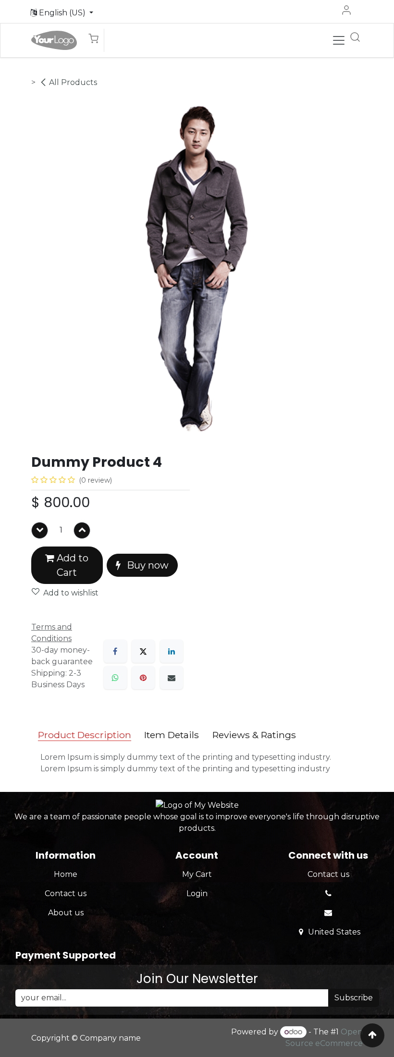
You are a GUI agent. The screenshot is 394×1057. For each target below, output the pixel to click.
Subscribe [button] (353, 997)
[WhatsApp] (115, 677)
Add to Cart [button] (71, 565)
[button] (61, 13)
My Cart (197, 874)
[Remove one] (39, 530)
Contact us (65, 893)
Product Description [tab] (84, 735)
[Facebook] (115, 651)
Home (65, 874)
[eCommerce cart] (96, 40)
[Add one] (82, 530)
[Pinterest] (143, 677)
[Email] (171, 677)
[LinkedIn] (171, 651)
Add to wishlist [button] (70, 592)
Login (197, 893)
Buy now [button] (146, 565)
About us (66, 912)
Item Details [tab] (171, 735)
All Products (73, 82)
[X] (143, 651)
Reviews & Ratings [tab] (254, 735)
